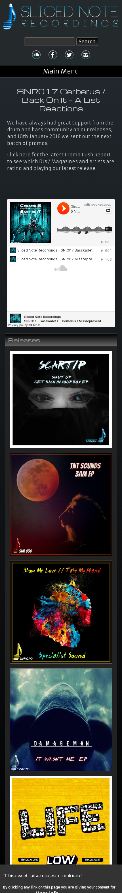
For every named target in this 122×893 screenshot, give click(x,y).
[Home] (61, 16)
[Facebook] (53, 54)
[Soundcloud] (36, 54)
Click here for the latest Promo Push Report (59, 155)
